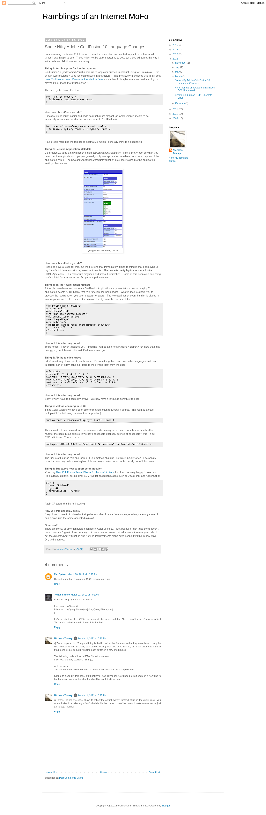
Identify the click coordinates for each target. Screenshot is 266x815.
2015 (176, 45)
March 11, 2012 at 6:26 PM (92, 638)
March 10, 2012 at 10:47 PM (82, 574)
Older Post (154, 772)
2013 (176, 54)
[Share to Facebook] (103, 549)
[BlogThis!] (95, 549)
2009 (176, 118)
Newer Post (52, 772)
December (181, 62)
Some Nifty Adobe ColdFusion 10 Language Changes (192, 81)
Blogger (166, 805)
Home (103, 772)
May (177, 71)
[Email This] (91, 549)
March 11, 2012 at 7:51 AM (85, 594)
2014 (176, 49)
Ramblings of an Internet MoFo (95, 16)
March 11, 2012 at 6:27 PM (92, 695)
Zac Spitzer (60, 574)
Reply (57, 584)
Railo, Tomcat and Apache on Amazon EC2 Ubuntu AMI (195, 89)
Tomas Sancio (62, 594)
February (180, 103)
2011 (176, 109)
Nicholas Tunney (63, 638)
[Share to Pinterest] (106, 549)
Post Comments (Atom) (71, 778)
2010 (176, 113)
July (177, 67)
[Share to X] (99, 549)
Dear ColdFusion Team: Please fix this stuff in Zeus (74, 79)
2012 (176, 58)
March (178, 76)
